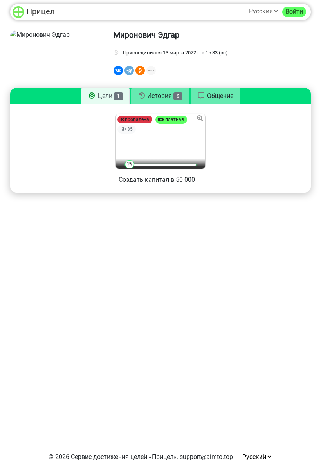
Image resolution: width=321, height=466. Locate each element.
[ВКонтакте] (118, 70)
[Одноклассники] (140, 70)
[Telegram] (129, 70)
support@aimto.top (206, 457)
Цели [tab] (108, 95)
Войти (294, 11)
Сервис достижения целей (109, 457)
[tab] (215, 96)
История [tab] (162, 95)
